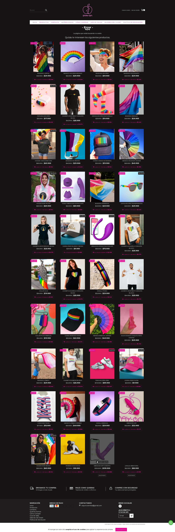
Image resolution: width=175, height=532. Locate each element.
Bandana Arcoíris (102, 73)
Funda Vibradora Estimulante (73, 203)
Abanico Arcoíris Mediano (72, 73)
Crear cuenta (126, 10)
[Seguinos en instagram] (120, 506)
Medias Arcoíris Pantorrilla (102, 116)
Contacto (55, 22)
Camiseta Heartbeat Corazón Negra (72, 117)
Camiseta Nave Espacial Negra (43, 246)
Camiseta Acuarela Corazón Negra (72, 292)
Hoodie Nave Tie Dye (43, 203)
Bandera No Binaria (73, 161)
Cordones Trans (43, 423)
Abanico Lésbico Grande (73, 423)
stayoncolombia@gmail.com (92, 505)
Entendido (121, 529)
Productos (44, 22)
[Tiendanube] (38, 525)
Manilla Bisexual (102, 423)
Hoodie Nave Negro (43, 466)
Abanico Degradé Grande (131, 161)
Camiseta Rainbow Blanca (72, 380)
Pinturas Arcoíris (43, 116)
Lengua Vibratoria (131, 466)
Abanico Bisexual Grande (102, 335)
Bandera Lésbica (43, 380)
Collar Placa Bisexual (43, 335)
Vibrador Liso (131, 423)
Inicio (35, 22)
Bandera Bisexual (131, 116)
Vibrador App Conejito (102, 466)
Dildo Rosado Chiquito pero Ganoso (131, 336)
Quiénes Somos (67, 22)
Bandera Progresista (131, 73)
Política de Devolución (132, 22)
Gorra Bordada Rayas (73, 335)
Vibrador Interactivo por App (102, 246)
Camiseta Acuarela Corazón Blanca (131, 247)
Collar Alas (43, 291)
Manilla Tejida (102, 291)
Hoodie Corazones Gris (43, 161)
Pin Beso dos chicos (73, 466)
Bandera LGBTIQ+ (43, 73)
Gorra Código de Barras (102, 161)
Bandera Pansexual (102, 203)
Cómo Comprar (82, 22)
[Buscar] (46, 10)
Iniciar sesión (135, 10)
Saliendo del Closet (113, 22)
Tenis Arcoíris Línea (102, 380)
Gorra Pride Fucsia (131, 380)
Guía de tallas (96, 22)
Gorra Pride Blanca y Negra (73, 246)
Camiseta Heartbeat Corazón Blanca (131, 292)
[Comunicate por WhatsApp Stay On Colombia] (171, 522)
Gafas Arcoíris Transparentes (131, 203)
